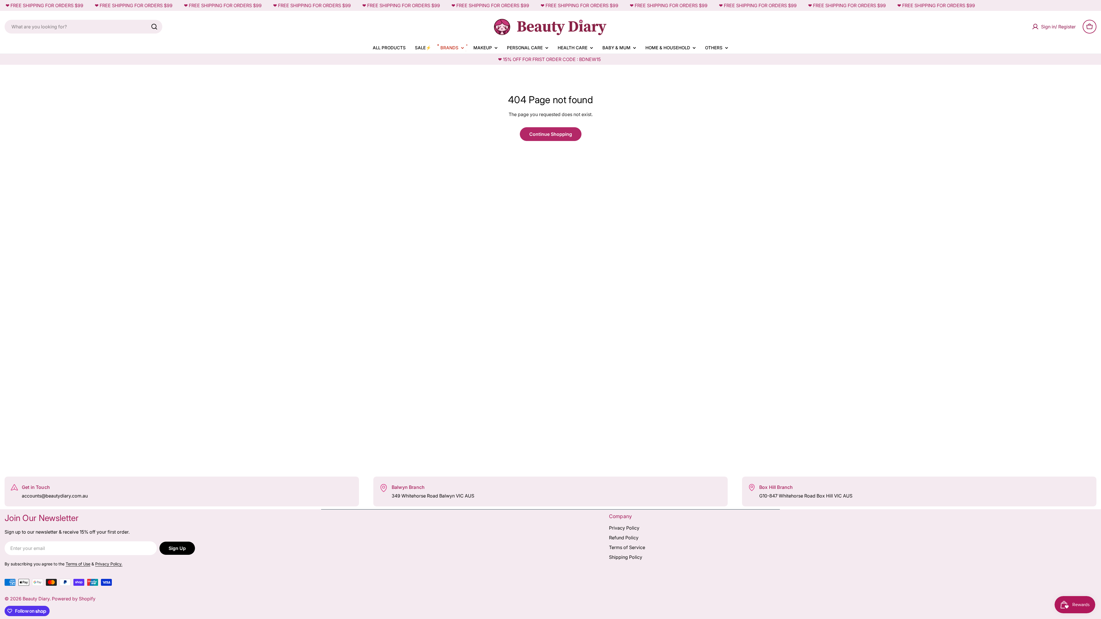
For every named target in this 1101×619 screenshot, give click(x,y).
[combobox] (83, 27)
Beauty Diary (36, 599)
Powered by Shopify (73, 599)
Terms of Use (78, 563)
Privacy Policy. (108, 563)
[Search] (154, 26)
